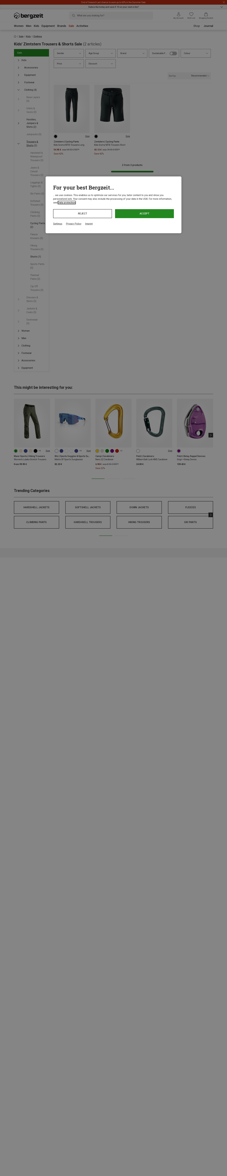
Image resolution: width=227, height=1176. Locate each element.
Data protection (67, 202)
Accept (144, 213)
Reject (82, 213)
